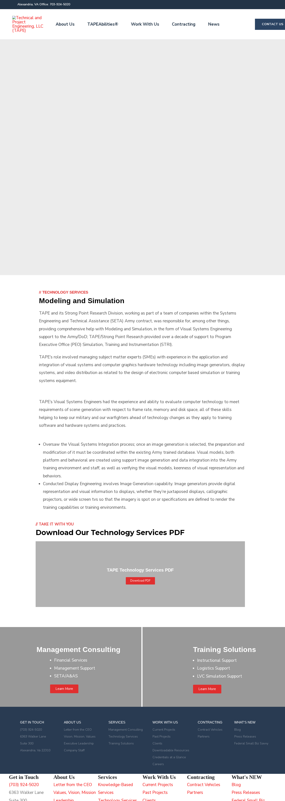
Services (116, 722)
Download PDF (140, 581)
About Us (65, 24)
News (214, 24)
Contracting (183, 24)
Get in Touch (32, 722)
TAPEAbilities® (102, 24)
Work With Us (145, 24)
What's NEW (244, 722)
